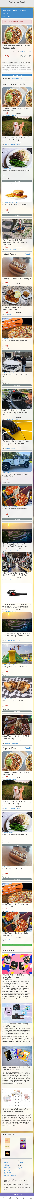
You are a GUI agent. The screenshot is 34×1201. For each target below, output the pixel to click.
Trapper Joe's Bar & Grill (10, 202)
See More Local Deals (17, 1194)
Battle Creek (23, 10)
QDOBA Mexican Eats (25, 52)
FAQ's (5, 1164)
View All (27, 254)
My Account (24, 1200)
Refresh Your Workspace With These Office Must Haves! (15, 1110)
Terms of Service (8, 1169)
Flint (17, 5)
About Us (6, 1162)
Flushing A (7, 285)
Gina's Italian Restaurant (10, 506)
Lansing (15, 10)
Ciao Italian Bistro (8, 168)
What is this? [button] (6, 16)
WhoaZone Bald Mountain (10, 664)
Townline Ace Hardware (11, 611)
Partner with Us (7, 1167)
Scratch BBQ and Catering (11, 743)
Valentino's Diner (9, 314)
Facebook (20, 1162)
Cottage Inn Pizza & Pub (10, 338)
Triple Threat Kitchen (9, 699)
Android (20, 1167)
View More (17, 945)
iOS (19, 1169)
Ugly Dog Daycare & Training (12, 144)
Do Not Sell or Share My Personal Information (10, 1176)
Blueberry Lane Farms (10, 249)
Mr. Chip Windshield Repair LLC (13, 419)
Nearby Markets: (7, 10)
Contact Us (6, 1165)
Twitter (20, 1164)
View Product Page (17, 75)
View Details (17, 181)
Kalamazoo (5, 13)
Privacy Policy (7, 1170)
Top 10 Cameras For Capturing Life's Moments (15, 1024)
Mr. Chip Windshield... (9, 373)
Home (3, 1200)
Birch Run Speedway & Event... (13, 551)
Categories (10, 1200)
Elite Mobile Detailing (10, 448)
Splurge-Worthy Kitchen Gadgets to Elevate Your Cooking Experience (16, 976)
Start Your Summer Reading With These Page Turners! (16, 1068)
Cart (17, 1200)
